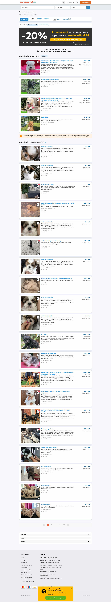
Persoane (39, 19)
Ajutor (22, 557)
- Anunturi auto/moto (50, 560)
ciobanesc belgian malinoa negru (51, 241)
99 (59, 524)
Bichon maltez (45, 485)
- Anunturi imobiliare (49, 562)
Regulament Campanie (27, 581)
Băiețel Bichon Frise (47, 184)
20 (42, 142)
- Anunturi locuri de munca (51, 565)
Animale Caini (32, 25)
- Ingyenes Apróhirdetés (47, 574)
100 (64, 524)
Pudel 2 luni (44, 117)
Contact (23, 560)
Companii (46, 19)
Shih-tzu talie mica (47, 146)
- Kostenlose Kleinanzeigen (51, 578)
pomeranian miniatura (48, 353)
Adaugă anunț (86, 2)
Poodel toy (44, 335)
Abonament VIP (25, 567)
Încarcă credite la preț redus (55, 598)
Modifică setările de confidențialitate (26, 578)
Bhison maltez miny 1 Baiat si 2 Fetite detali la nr (56, 278)
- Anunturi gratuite (48, 557)
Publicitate (24, 562)
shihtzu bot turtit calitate (49, 447)
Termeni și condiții (26, 570)
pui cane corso (46, 466)
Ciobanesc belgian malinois (50, 79)
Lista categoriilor (25, 572)
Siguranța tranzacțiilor (27, 575)
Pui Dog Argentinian (47, 429)
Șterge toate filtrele (43, 24)
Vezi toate (44, 56)
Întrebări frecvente (26, 565)
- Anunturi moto (48, 571)
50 (45, 142)
